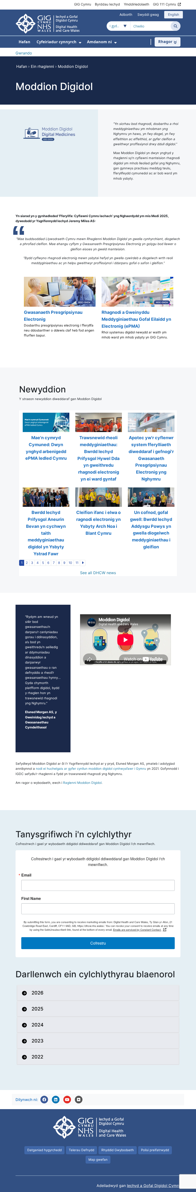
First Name (31, 898)
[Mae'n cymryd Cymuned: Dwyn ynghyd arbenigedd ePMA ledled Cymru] (45, 447)
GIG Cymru (82, 4)
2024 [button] (38, 1025)
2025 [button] (37, 1009)
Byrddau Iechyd (107, 4)
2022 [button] (37, 1057)
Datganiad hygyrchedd (44, 1150)
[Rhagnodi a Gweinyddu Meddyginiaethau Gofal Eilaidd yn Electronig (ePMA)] (136, 310)
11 (77, 563)
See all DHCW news (98, 572)
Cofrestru (98, 943)
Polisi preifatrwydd (155, 1150)
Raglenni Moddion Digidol (82, 783)
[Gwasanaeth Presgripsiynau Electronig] (59, 310)
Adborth (126, 14)
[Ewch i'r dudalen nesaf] (82, 563)
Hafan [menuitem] (24, 41)
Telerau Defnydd (81, 1150)
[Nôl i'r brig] (78, 1099)
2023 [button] (38, 1041)
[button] (44, 1099)
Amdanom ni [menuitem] (99, 41)
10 (70, 563)
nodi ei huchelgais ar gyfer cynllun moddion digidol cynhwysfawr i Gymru (91, 768)
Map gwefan (98, 1159)
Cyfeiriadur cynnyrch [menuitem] (56, 41)
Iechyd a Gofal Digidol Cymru (153, 1185)
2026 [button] (38, 993)
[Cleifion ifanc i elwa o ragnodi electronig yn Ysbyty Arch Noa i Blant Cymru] (98, 522)
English (173, 14)
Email (26, 875)
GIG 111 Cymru (164, 4)
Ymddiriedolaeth (136, 4)
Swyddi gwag (148, 14)
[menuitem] (80, 42)
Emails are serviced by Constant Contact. (137, 929)
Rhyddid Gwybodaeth (117, 1150)
